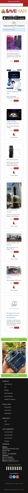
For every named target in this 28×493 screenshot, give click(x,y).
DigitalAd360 (21, 489)
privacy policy (7, 407)
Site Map (6, 390)
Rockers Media (14, 137)
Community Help (8, 435)
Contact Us (7, 424)
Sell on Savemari (8, 393)
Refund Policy (7, 413)
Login (11, 15)
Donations (6, 441)
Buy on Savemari (8, 396)
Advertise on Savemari (9, 399)
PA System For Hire (13, 51)
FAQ (5, 421)
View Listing (16, 61)
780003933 (13, 453)
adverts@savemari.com (12, 461)
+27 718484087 (8, 457)
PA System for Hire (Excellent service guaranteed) (13, 315)
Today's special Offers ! (14, 1)
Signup (16, 15)
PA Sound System (13, 159)
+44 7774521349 (9, 459)
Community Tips (8, 438)
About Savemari (8, 384)
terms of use (7, 410)
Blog (5, 387)
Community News (8, 432)
